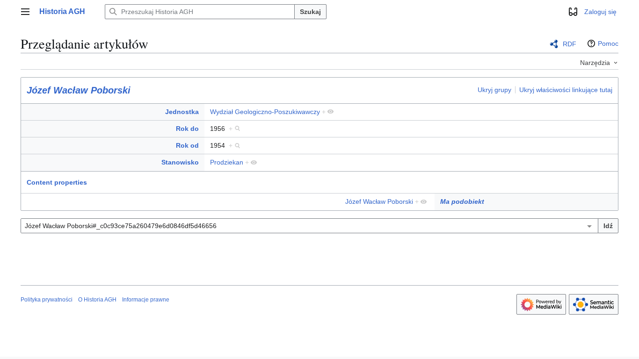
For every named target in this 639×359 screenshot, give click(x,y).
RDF (569, 44)
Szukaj (310, 11)
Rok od (187, 145)
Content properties (57, 182)
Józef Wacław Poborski (79, 90)
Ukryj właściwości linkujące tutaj (565, 89)
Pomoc (608, 43)
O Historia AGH (97, 299)
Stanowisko (180, 162)
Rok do (187, 128)
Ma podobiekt (462, 201)
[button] (25, 11)
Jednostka (182, 111)
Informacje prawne (145, 299)
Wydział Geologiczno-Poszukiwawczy (265, 111)
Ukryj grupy (494, 89)
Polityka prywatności (47, 299)
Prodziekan (226, 162)
